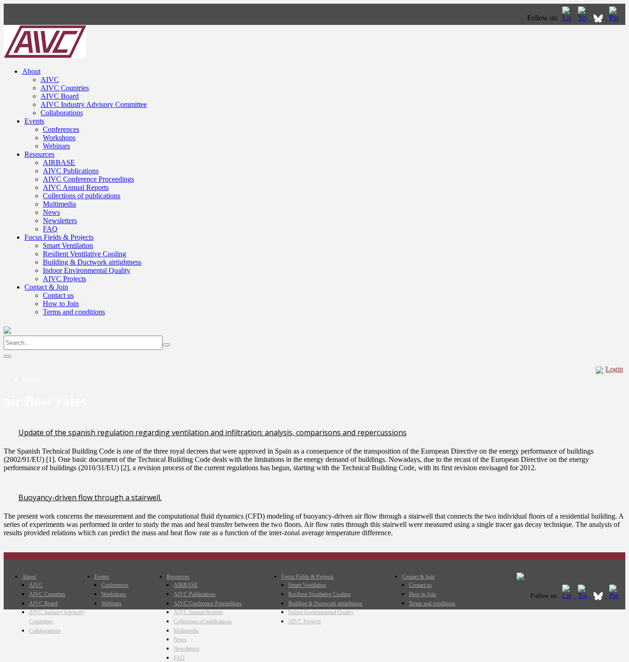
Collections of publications (81, 196)
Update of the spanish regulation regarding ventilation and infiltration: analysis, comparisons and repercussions (212, 432)
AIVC (50, 79)
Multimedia (59, 204)
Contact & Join (46, 287)
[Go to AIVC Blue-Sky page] (599, 18)
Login (614, 369)
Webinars (56, 146)
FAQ (50, 229)
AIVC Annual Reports (76, 187)
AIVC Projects (64, 279)
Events (34, 121)
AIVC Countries (65, 88)
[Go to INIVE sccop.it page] (616, 18)
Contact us (58, 295)
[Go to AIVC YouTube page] (583, 18)
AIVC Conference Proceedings (88, 179)
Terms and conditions (74, 312)
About (31, 71)
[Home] (45, 55)
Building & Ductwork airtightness (92, 262)
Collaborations (62, 113)
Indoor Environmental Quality (86, 270)
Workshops (59, 138)
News (51, 212)
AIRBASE (59, 162)
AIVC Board (60, 96)
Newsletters (60, 221)
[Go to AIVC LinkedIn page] (568, 18)
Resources (39, 154)
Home (31, 379)
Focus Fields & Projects (58, 237)
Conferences (61, 129)
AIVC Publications (71, 171)
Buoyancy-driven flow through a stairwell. (90, 497)
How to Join (61, 303)
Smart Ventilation (68, 245)
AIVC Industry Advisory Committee (94, 104)
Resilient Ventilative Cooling (84, 254)
